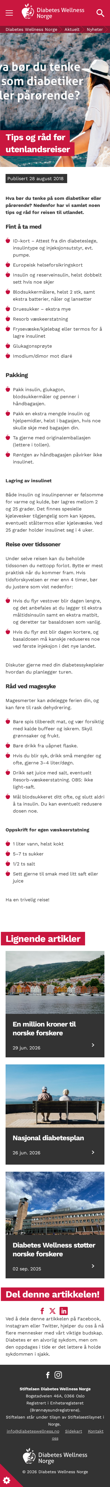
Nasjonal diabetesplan (48, 1138)
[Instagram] (58, 1375)
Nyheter (95, 29)
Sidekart (73, 1431)
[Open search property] (100, 13)
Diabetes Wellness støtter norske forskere (54, 1249)
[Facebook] (48, 1375)
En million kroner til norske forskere (44, 1028)
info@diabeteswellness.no (33, 1431)
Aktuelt (72, 29)
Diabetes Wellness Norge (31, 29)
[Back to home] (53, 13)
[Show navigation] (9, 13)
